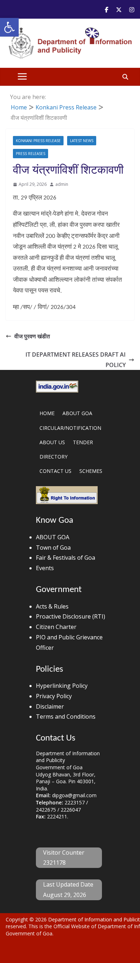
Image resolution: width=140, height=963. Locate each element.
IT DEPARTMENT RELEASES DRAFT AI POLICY (75, 360)
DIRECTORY (53, 456)
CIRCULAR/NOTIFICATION (70, 427)
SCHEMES (90, 471)
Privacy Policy (54, 696)
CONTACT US (55, 471)
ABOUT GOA (77, 413)
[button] (9, 27)
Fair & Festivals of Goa (65, 558)
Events (45, 568)
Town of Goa (53, 547)
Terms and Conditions (65, 716)
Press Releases (30, 153)
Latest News (81, 140)
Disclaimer (50, 706)
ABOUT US (52, 442)
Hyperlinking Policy (62, 686)
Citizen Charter (56, 627)
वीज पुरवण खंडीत (32, 336)
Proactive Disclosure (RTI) (70, 616)
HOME (47, 413)
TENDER (83, 442)
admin (61, 184)
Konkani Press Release (38, 140)
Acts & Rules (52, 606)
